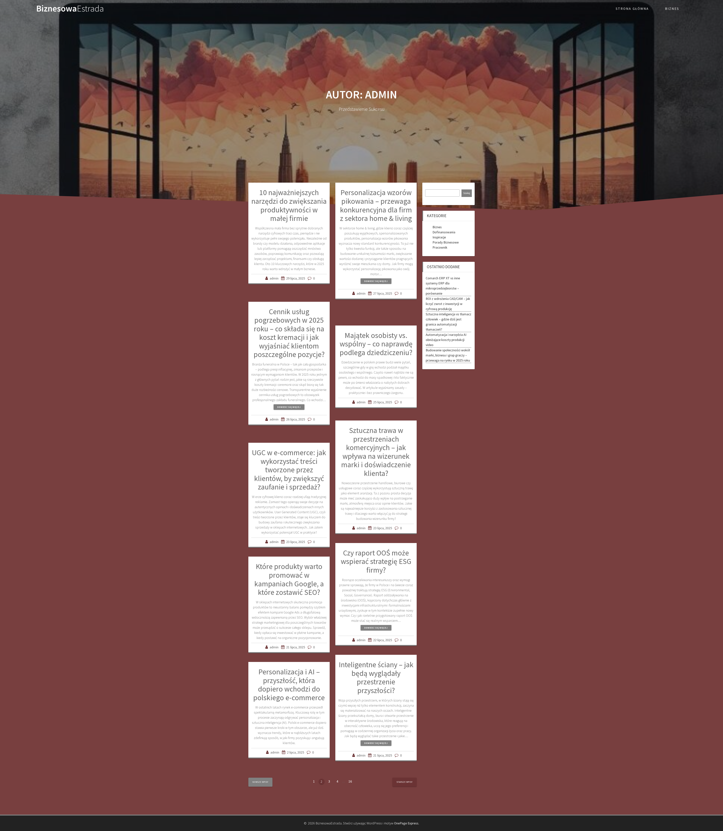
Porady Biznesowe (445, 242)
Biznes (672, 8)
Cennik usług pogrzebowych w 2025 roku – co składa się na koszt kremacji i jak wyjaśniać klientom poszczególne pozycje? (289, 333)
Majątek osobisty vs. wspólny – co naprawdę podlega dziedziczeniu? (376, 344)
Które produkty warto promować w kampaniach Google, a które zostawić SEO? (289, 579)
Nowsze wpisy (260, 782)
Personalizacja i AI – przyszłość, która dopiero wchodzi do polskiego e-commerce (289, 684)
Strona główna (632, 8)
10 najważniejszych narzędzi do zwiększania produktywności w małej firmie (289, 205)
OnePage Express (406, 823)
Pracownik (439, 247)
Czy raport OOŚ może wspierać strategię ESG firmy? (376, 561)
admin (274, 278)
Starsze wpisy (405, 782)
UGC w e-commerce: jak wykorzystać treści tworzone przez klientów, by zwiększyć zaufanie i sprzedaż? (289, 470)
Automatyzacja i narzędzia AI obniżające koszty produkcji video (446, 339)
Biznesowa (70, 8)
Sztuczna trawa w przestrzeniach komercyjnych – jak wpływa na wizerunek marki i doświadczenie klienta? (376, 452)
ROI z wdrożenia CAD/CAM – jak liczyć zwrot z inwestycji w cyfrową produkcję (448, 303)
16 (351, 781)
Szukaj (466, 193)
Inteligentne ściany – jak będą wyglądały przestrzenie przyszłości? (376, 677)
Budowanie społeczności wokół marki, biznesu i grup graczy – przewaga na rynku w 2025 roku (448, 355)
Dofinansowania (443, 232)
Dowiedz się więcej (376, 281)
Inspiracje (439, 237)
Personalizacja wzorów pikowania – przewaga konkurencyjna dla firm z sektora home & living (376, 205)
